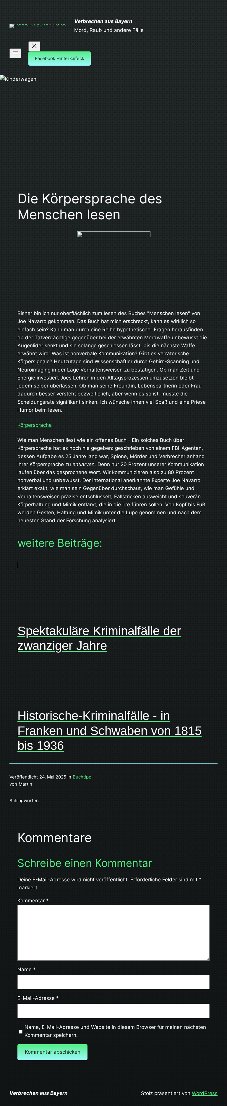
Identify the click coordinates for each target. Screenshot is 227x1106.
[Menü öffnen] (15, 53)
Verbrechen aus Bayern (103, 21)
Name (26, 969)
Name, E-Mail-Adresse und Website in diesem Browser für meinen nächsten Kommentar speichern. (115, 1031)
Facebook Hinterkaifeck (59, 58)
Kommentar (33, 901)
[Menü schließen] (34, 46)
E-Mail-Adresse (38, 998)
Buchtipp (82, 777)
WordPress (205, 1093)
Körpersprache (34, 425)
